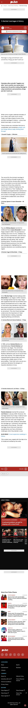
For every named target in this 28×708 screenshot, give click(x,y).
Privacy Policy (4, 684)
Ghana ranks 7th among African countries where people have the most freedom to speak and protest (17, 615)
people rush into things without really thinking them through (13, 129)
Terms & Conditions (6, 681)
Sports (9, 603)
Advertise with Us (5, 679)
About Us (3, 676)
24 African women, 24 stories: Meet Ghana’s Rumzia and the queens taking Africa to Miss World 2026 (16, 623)
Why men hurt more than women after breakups (18, 541)
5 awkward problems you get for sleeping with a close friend (12, 523)
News (9, 611)
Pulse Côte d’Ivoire (19, 693)
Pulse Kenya (4, 693)
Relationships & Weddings (13, 5)
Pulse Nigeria (4, 690)
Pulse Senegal (19, 690)
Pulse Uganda (4, 695)
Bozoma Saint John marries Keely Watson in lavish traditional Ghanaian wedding (17, 598)
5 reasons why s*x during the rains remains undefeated (7, 541)
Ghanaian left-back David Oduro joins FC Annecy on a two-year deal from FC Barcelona (17, 606)
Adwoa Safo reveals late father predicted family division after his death (16, 639)
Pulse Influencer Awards (20, 679)
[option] (7, 538)
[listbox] (14, 538)
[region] (14, 538)
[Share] (25, 28)
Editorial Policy (20, 676)
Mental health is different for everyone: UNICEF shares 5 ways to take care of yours (16, 631)
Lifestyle (5, 5)
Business (18, 667)
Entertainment (11, 595)
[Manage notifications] (25, 705)
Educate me (4, 473)
